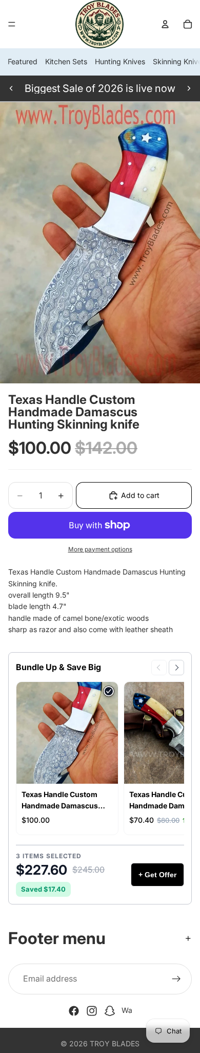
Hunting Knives (120, 61)
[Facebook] (74, 1011)
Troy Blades (114, 1043)
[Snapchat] (110, 1011)
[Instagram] (92, 1011)
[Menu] (12, 24)
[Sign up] (176, 979)
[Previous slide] (11, 88)
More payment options (100, 549)
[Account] (165, 24)
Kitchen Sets (66, 61)
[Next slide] (188, 88)
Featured (22, 61)
